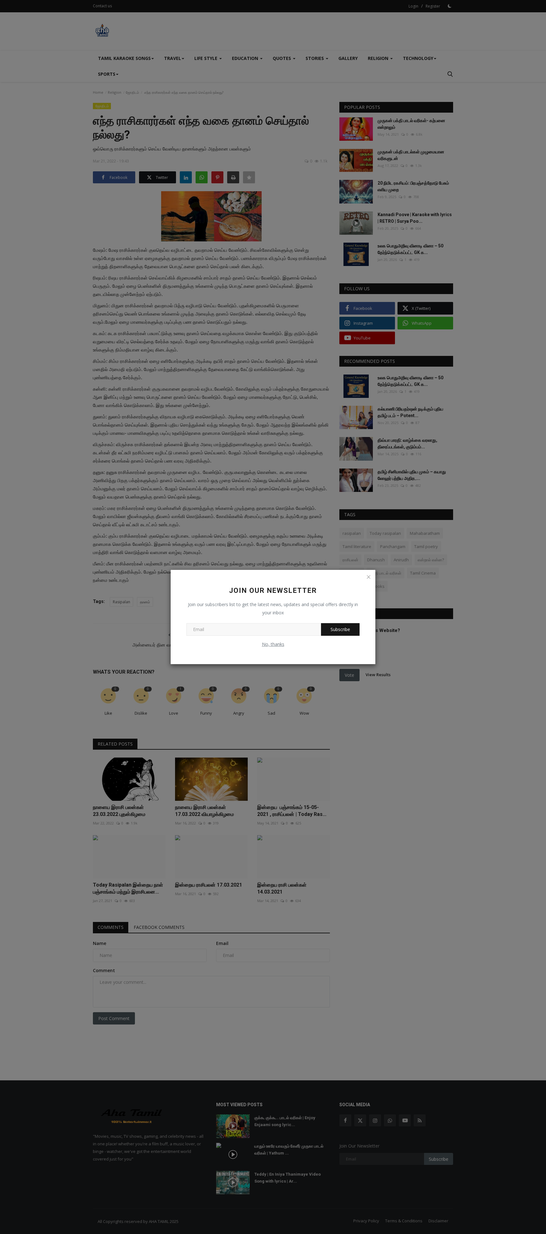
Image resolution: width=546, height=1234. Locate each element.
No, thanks (273, 644)
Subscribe (340, 629)
